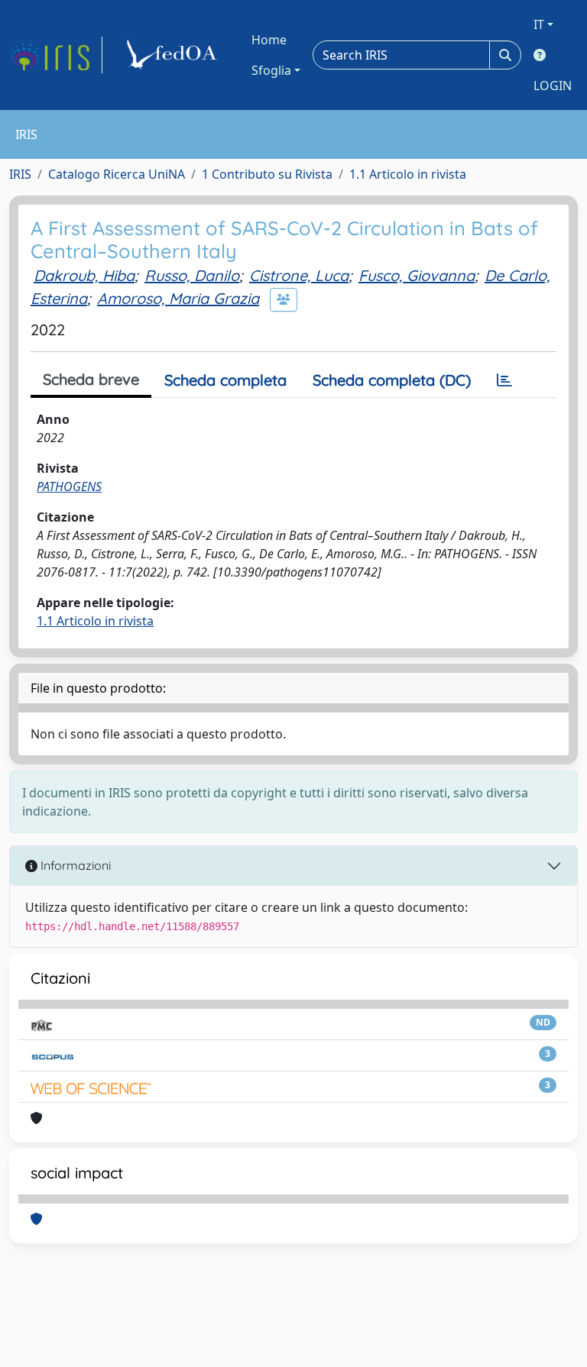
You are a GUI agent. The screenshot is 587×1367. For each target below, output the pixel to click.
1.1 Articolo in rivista (407, 174)
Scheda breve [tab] (91, 379)
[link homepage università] (174, 55)
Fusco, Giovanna (416, 275)
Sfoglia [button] (271, 70)
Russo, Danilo (191, 275)
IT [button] (538, 24)
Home (269, 39)
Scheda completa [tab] (225, 379)
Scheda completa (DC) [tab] (392, 379)
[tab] (504, 380)
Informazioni (74, 865)
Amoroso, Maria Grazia (178, 298)
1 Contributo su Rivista (267, 174)
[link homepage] (55, 55)
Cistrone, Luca (299, 275)
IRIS (20, 174)
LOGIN (552, 85)
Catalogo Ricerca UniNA (116, 174)
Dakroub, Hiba (84, 275)
